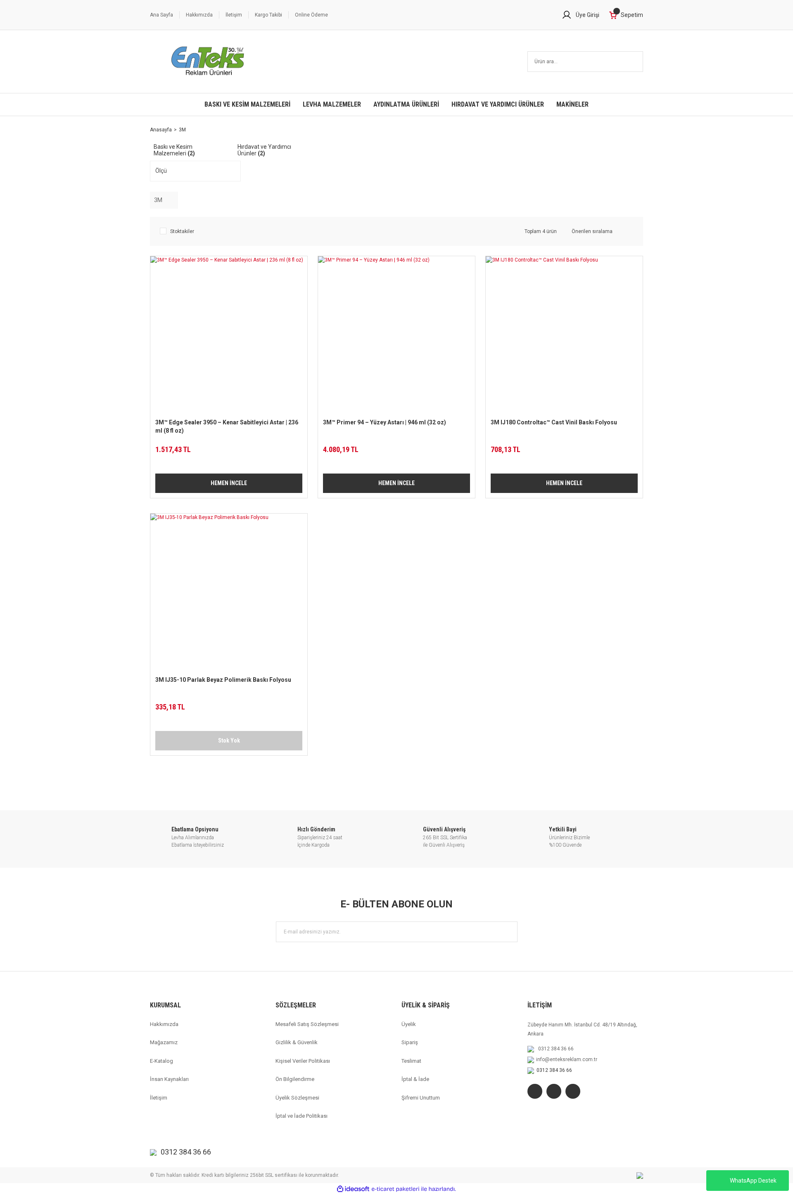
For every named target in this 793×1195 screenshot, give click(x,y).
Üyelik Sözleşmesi (297, 1098)
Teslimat (411, 1061)
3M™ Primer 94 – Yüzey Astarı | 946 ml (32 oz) (384, 422)
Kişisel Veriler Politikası (302, 1061)
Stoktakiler (182, 231)
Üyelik (408, 1024)
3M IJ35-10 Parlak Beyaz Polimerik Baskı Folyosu (223, 679)
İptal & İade (415, 1079)
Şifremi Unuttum (420, 1098)
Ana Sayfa (161, 15)
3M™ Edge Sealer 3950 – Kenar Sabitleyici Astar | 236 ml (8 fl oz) (226, 426)
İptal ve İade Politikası (301, 1116)
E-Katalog (161, 1061)
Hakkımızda (199, 15)
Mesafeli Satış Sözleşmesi (307, 1024)
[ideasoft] (353, 1189)
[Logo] (208, 61)
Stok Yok (229, 740)
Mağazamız (164, 1042)
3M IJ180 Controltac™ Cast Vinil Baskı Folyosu (554, 422)
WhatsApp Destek (753, 1180)
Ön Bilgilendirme (294, 1079)
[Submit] (507, 931)
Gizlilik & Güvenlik (296, 1042)
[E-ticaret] (395, 1189)
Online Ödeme (311, 15)
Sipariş (409, 1042)
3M (182, 130)
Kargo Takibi (268, 15)
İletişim (234, 15)
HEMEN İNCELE (229, 483)
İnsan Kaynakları (169, 1079)
